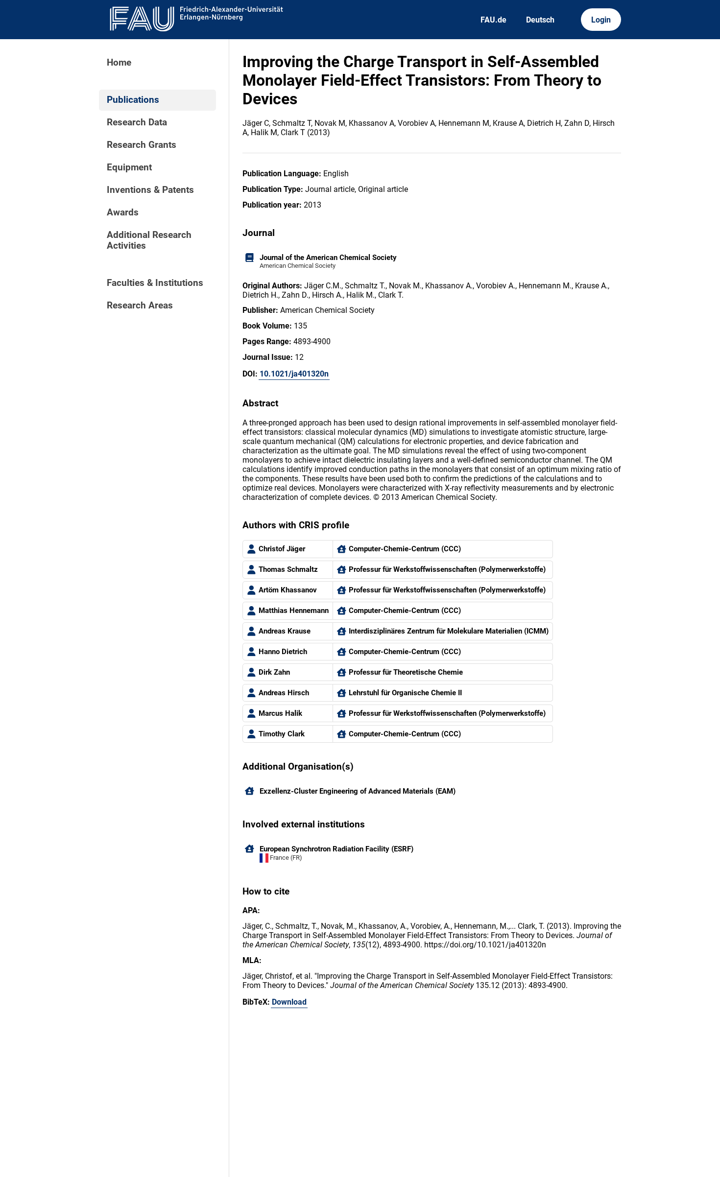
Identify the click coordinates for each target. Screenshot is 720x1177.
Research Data (137, 122)
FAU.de (493, 19)
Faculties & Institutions (155, 283)
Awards (123, 212)
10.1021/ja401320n (294, 373)
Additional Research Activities (149, 240)
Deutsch (540, 19)
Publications (133, 99)
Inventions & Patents (150, 190)
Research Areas (140, 305)
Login (601, 19)
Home (119, 62)
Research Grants (141, 145)
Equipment (129, 167)
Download (289, 1002)
